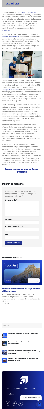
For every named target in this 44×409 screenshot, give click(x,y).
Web (7, 234)
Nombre (9, 219)
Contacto (10, 394)
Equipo (26, 388)
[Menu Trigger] (39, 4)
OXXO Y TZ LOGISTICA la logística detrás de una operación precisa (23, 359)
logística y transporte (27, 12)
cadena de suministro (10, 36)
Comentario (11, 200)
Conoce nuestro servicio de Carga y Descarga (22, 170)
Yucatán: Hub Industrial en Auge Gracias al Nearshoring (21, 290)
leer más (5, 303)
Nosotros (17, 388)
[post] (4, 335)
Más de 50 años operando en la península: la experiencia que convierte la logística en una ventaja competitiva (25, 351)
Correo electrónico (14, 227)
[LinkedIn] (20, 403)
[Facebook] (8, 403)
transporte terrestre (10, 89)
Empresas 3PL (7, 30)
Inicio (9, 388)
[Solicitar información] (39, 404)
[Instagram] (14, 403)
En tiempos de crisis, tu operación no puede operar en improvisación (24, 342)
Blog (33, 388)
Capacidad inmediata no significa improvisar (23, 333)
